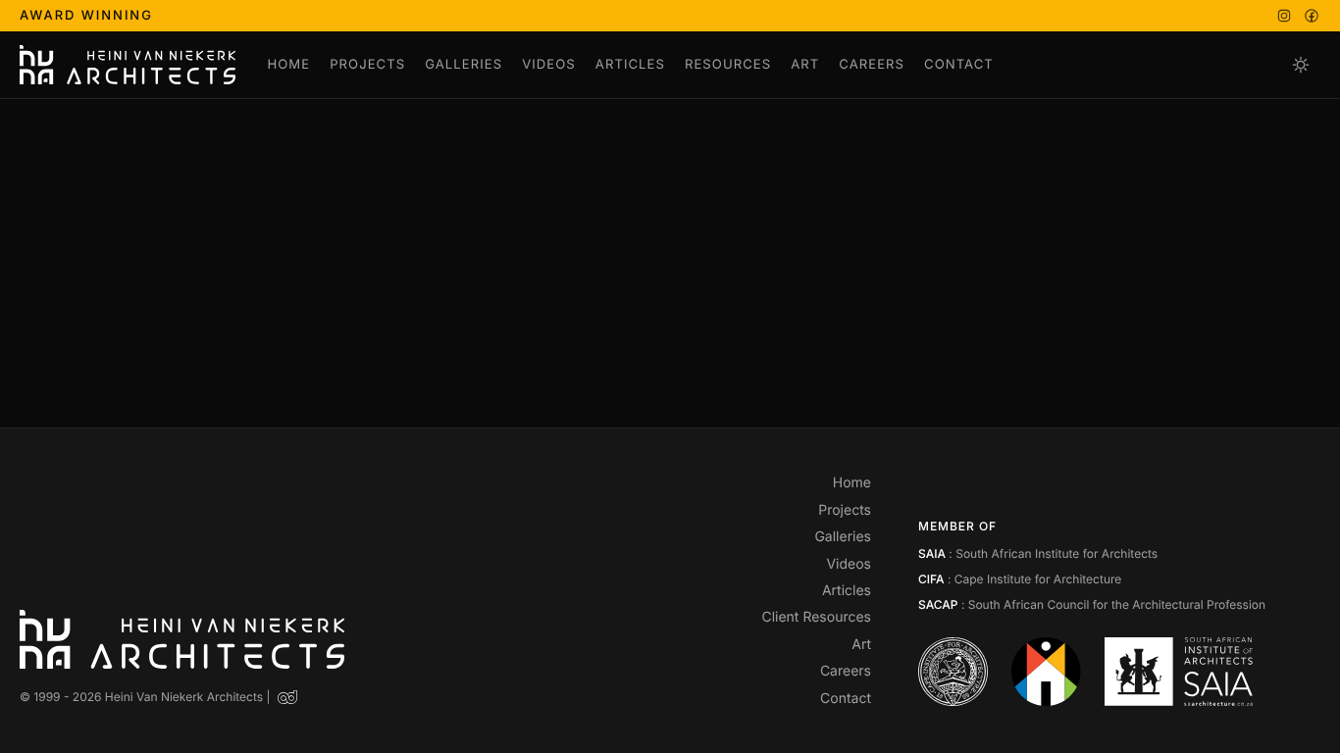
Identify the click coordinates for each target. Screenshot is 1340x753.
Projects (367, 65)
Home (288, 65)
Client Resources (816, 617)
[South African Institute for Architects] (1179, 671)
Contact (959, 65)
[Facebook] (1311, 16)
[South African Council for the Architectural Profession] (1046, 671)
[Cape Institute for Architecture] (953, 671)
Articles (630, 65)
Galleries (463, 65)
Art (805, 65)
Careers (871, 65)
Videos (549, 65)
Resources (728, 65)
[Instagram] (1284, 16)
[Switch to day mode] (1300, 64)
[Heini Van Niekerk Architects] (127, 64)
